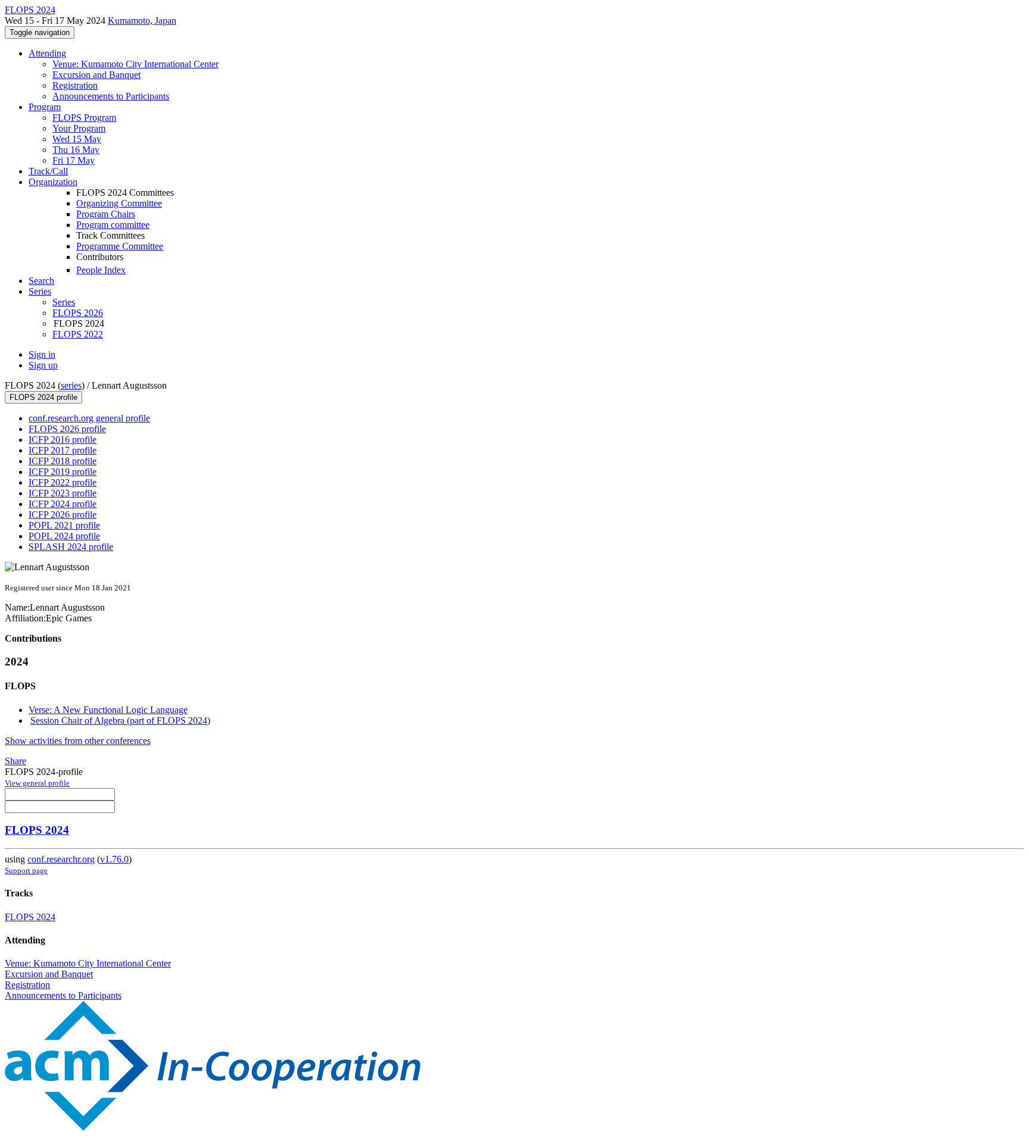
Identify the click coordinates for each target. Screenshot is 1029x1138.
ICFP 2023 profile (62, 493)
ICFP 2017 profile (62, 450)
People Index (101, 270)
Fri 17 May (73, 160)
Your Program (78, 128)
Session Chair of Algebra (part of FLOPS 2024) (120, 720)
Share (15, 761)
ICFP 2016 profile (62, 439)
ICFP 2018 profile (62, 461)
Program (45, 107)
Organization (53, 182)
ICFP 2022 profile (62, 482)
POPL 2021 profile (64, 525)
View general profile (37, 783)
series (71, 385)
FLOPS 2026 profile (67, 429)
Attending (47, 53)
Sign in (42, 354)
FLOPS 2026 (77, 313)
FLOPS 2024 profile (43, 397)
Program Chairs (105, 214)
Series (63, 302)
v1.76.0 (114, 859)
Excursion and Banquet (96, 75)
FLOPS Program (84, 117)
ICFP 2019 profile (62, 472)
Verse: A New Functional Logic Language (108, 710)
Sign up (43, 365)
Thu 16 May (75, 150)
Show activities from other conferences (78, 741)
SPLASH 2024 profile (71, 547)
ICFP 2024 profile (62, 504)
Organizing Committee (119, 203)
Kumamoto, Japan (142, 20)
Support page (26, 870)
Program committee (112, 225)
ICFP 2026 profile (62, 514)
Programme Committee (119, 246)
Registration (75, 85)
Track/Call (48, 171)
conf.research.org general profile (89, 418)
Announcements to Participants (110, 96)
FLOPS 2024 (37, 830)
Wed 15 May (76, 139)
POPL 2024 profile (64, 536)
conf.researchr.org (61, 859)
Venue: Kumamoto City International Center (135, 64)
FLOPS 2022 (77, 334)
